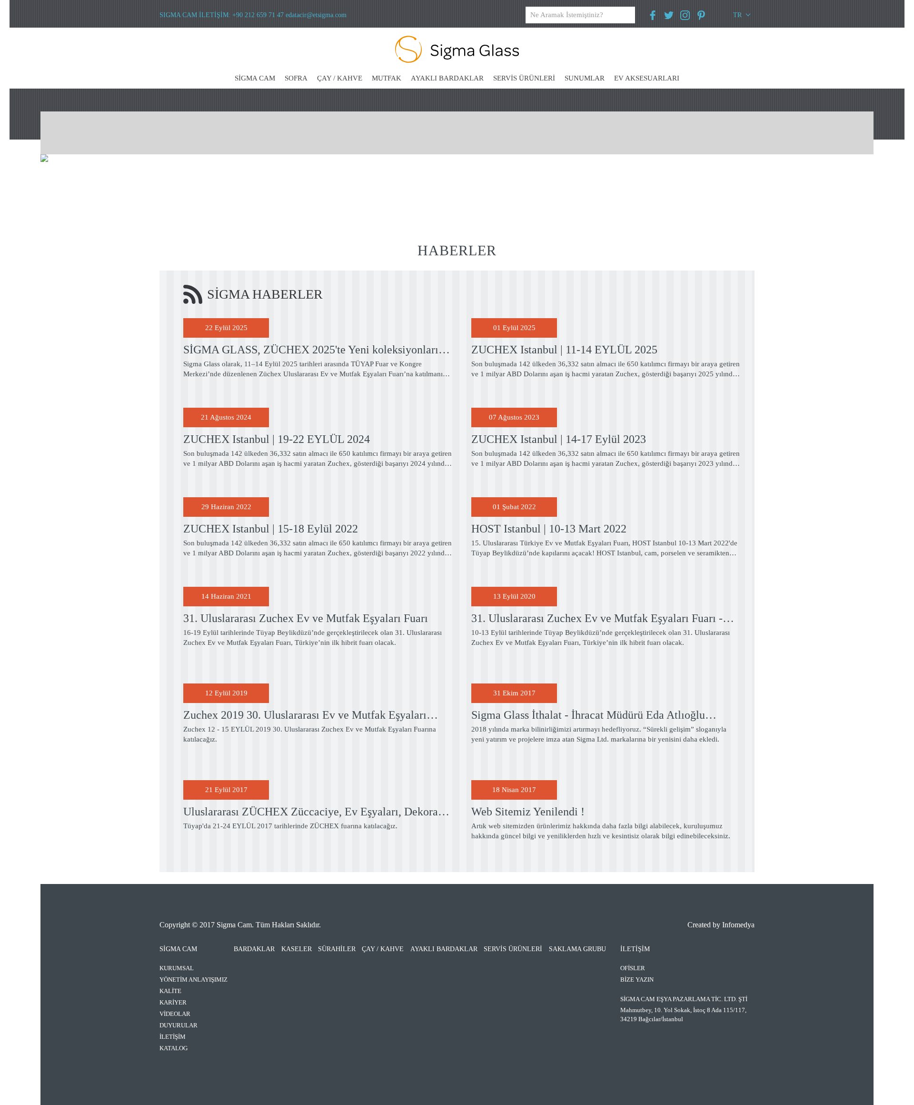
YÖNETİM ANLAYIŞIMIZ (193, 979)
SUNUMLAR (585, 78)
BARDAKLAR (254, 949)
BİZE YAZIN (637, 979)
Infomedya (738, 925)
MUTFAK (386, 78)
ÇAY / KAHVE (339, 78)
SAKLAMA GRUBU (577, 949)
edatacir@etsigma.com (316, 15)
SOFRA (296, 78)
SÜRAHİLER (337, 949)
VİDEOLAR (174, 1013)
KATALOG (173, 1048)
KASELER (296, 949)
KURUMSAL (176, 968)
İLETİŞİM (172, 1036)
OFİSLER (632, 968)
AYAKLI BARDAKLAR (447, 78)
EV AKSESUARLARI (646, 78)
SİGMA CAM (255, 78)
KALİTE (170, 990)
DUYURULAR (178, 1025)
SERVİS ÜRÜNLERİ (524, 78)
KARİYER (173, 1002)
